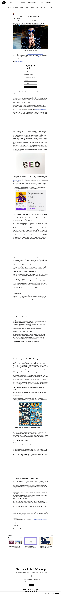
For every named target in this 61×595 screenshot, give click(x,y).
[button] (51, 7)
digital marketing (25, 523)
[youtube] (34, 591)
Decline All (52, 593)
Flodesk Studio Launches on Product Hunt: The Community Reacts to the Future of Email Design (15, 547)
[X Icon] (30, 591)
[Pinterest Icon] (28, 591)
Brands (37, 7)
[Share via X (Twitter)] (15, 528)
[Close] (59, 593)
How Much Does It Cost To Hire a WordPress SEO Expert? (46, 547)
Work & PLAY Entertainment (30, 589)
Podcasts (26, 7)
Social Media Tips (15, 7)
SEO (14, 523)
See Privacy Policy (35, 593)
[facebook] (32, 591)
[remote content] (30, 76)
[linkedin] (36, 591)
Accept (57, 593)
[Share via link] (20, 528)
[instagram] (26, 591)
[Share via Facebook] (13, 528)
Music (41, 7)
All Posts (9, 7)
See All (52, 535)
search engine (37, 523)
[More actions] (47, 13)
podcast (31, 523)
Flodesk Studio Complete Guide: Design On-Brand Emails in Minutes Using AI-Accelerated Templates (30, 547)
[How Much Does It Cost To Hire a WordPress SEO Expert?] (46, 541)
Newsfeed (21, 7)
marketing (18, 523)
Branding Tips (32, 7)
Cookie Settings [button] (46, 593)
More (44, 7)
